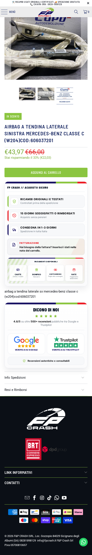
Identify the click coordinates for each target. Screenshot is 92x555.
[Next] (84, 49)
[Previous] (7, 49)
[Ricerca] (76, 12)
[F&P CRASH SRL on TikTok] (49, 498)
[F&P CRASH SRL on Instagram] (42, 498)
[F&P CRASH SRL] (46, 11)
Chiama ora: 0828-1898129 (48, 4)
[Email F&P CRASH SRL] (27, 498)
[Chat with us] (83, 545)
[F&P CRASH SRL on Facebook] (34, 498)
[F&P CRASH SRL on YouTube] (64, 498)
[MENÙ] (2, 11)
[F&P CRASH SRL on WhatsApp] (57, 498)
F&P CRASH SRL (24, 536)
